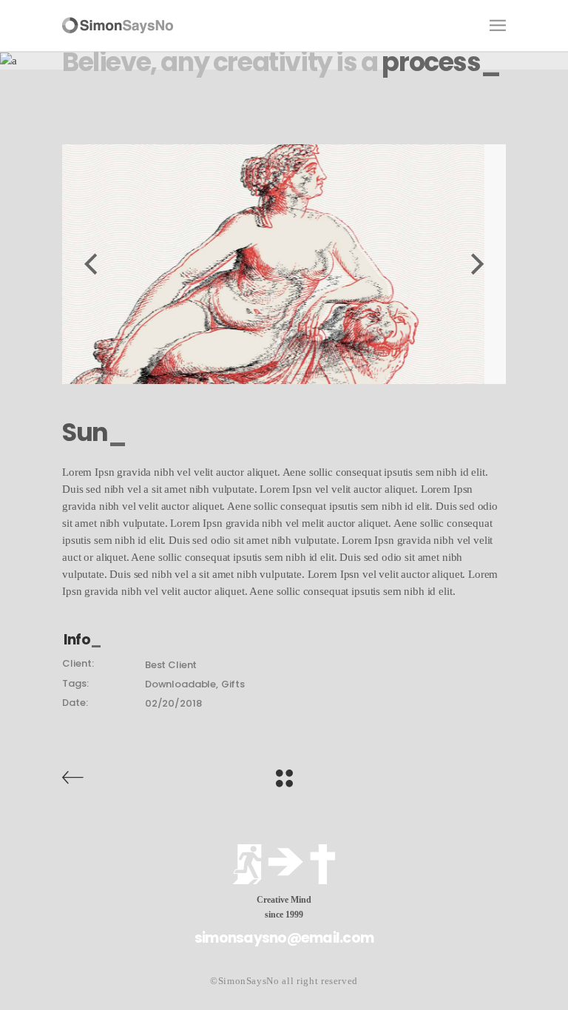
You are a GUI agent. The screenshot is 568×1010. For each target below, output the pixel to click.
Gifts (233, 684)
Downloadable (180, 684)
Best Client (171, 665)
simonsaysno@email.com (284, 938)
